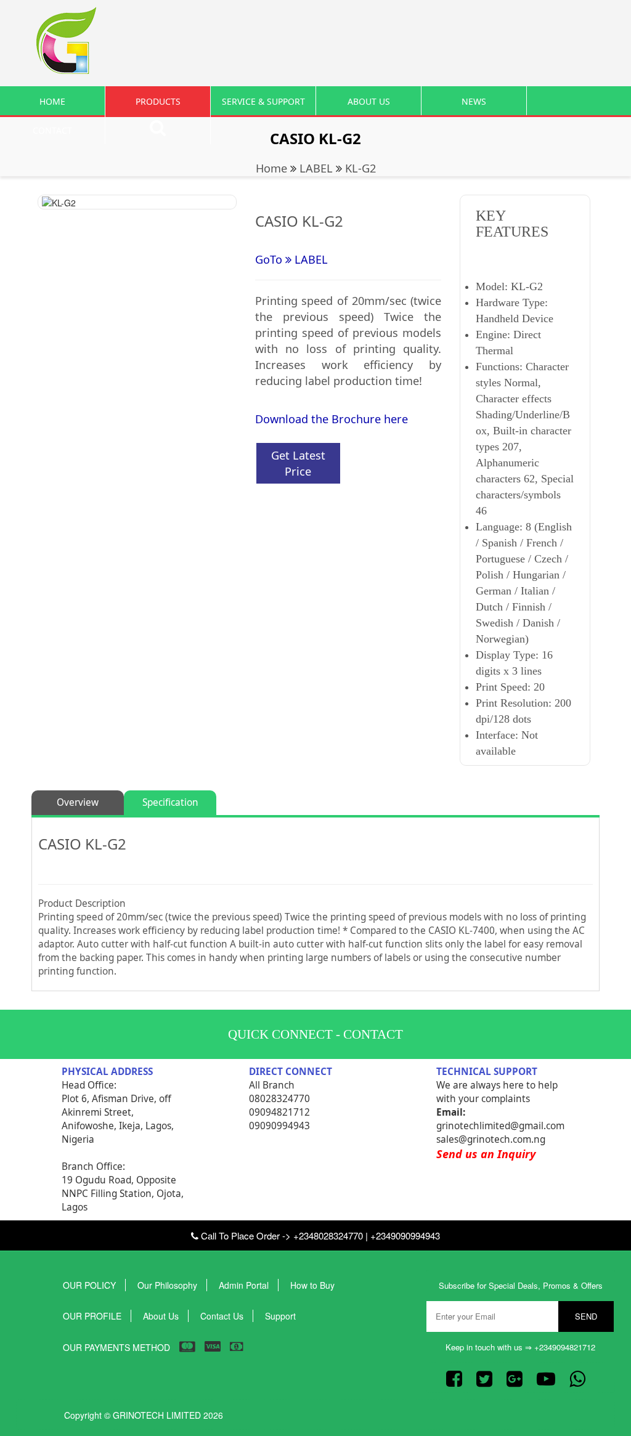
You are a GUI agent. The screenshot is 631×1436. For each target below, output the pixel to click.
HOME (52, 101)
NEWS (474, 101)
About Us (161, 1316)
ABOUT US (369, 101)
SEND (586, 1316)
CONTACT (52, 130)
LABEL (316, 168)
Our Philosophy (167, 1285)
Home (271, 168)
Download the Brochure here (331, 419)
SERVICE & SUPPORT (263, 101)
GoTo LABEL (291, 259)
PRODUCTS (158, 101)
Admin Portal (244, 1285)
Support (280, 1316)
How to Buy (312, 1285)
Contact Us (221, 1316)
